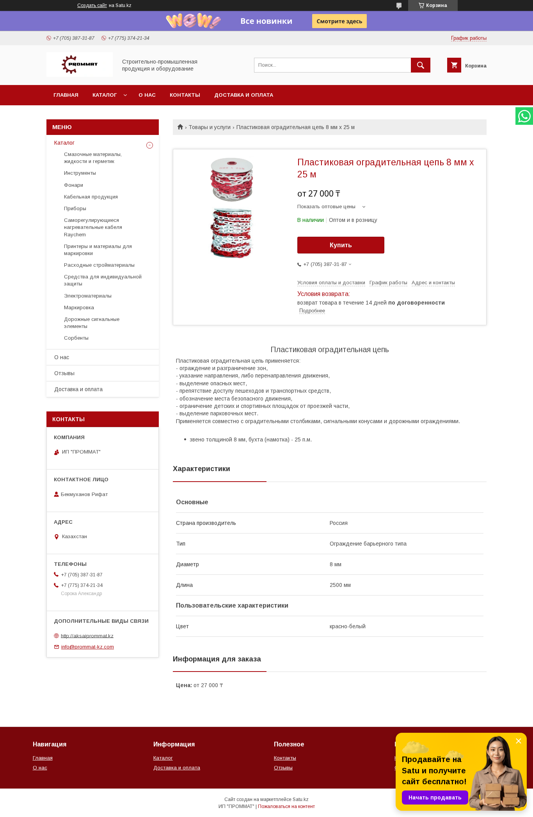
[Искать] (420, 65)
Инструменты (80, 173)
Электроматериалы (88, 296)
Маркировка (79, 307)
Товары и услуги (209, 127)
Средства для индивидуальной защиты (103, 280)
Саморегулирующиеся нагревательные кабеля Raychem (93, 227)
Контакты (185, 95)
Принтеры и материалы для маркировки (98, 249)
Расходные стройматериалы (99, 265)
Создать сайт (92, 5)
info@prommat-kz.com (87, 647)
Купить (341, 245)
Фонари (73, 185)
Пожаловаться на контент (286, 806)
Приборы (75, 208)
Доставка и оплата (243, 95)
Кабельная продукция (91, 197)
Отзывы (64, 373)
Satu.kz (301, 799)
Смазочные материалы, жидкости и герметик (93, 157)
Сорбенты (76, 338)
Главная (65, 95)
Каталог (104, 95)
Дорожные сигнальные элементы (91, 322)
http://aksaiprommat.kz (87, 635)
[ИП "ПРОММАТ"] (79, 75)
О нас (147, 95)
